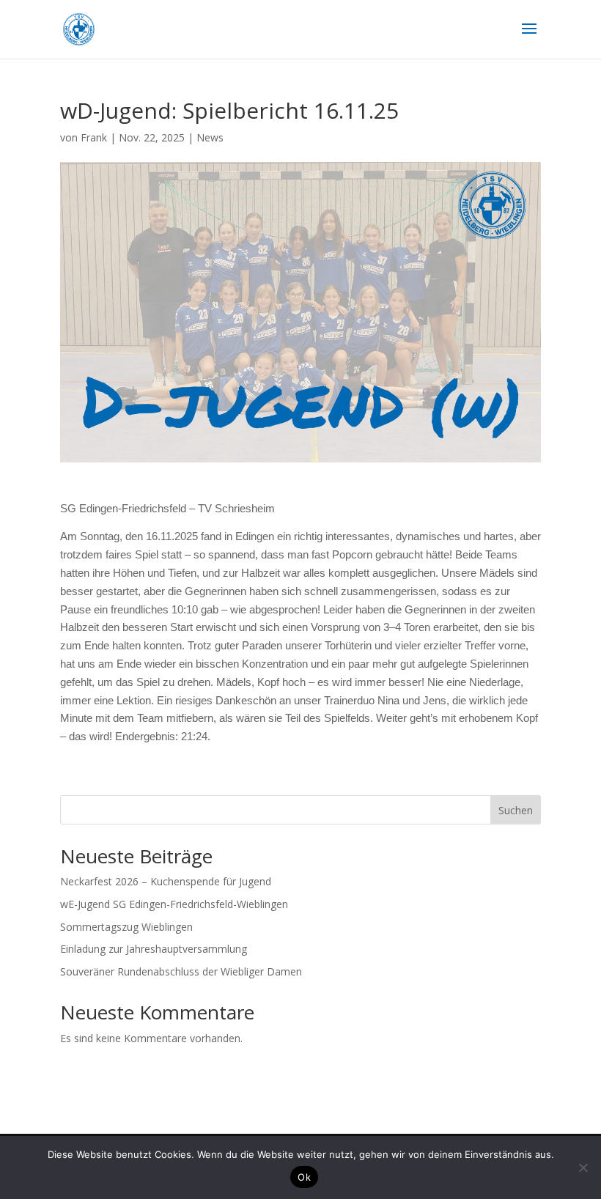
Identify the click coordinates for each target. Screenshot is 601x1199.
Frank (94, 137)
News (210, 137)
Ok (304, 1177)
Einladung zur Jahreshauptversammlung (153, 949)
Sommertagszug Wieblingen (126, 927)
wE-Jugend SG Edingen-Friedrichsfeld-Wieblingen (174, 904)
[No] (582, 1167)
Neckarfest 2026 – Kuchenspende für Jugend (165, 881)
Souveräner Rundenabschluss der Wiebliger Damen (181, 971)
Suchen (515, 810)
